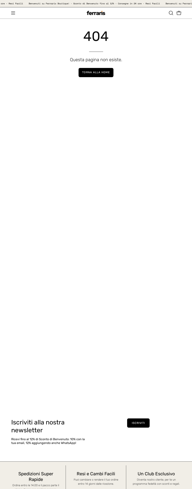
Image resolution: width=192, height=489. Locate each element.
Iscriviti (138, 423)
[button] (170, 13)
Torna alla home (96, 72)
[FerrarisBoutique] (96, 13)
